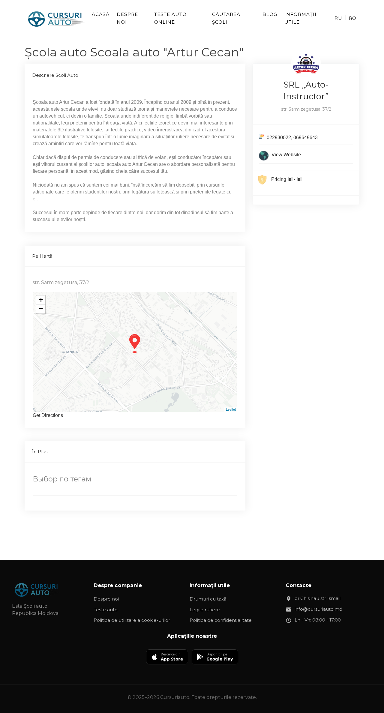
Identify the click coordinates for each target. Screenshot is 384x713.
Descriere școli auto (55, 75)
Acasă (101, 14)
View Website (286, 154)
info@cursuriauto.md (318, 609)
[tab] (135, 75)
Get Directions (48, 415)
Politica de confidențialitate (221, 620)
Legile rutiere (205, 610)
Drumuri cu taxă (208, 599)
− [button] (41, 309)
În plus (39, 451)
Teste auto (106, 610)
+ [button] (41, 300)
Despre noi (127, 18)
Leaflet (231, 409)
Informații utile (300, 18)
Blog (269, 14)
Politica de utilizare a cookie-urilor (132, 620)
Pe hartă (42, 256)
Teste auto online (170, 18)
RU (338, 18)
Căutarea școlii (226, 18)
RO (353, 18)
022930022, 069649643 (292, 137)
